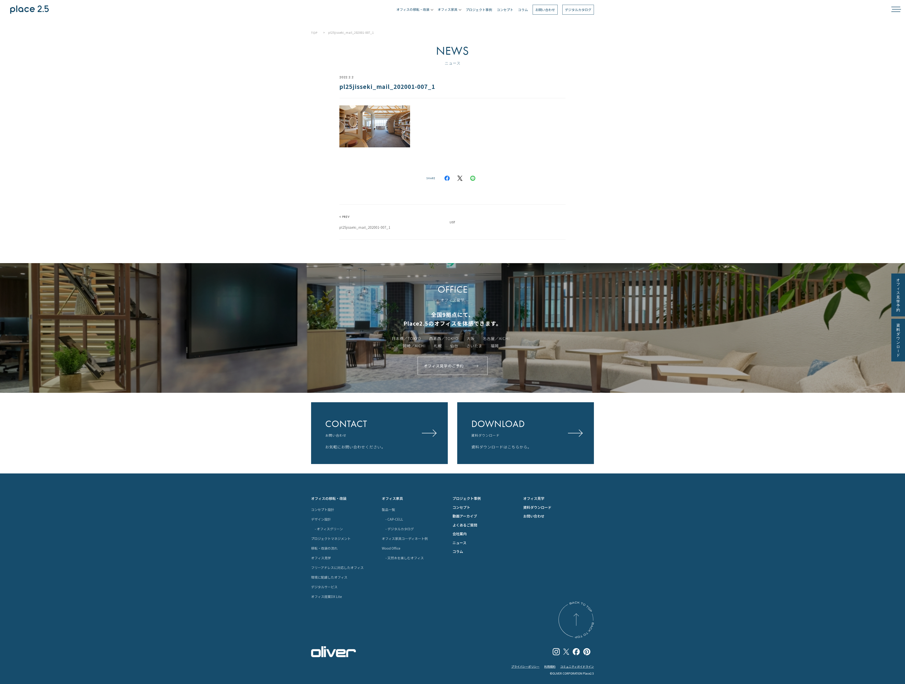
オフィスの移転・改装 (328, 498)
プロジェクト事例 (479, 9)
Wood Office (391, 548)
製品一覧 (388, 509)
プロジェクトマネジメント (331, 538)
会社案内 (459, 533)
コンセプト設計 (322, 509)
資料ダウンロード (537, 507)
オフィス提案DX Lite (326, 596)
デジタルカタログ (578, 9)
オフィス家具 (392, 498)
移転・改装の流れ (324, 548)
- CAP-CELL (394, 519)
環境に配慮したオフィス (329, 577)
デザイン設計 (321, 519)
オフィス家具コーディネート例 (405, 538)
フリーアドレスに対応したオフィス (337, 567)
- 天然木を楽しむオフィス (404, 557)
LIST (452, 222)
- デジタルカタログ (399, 528)
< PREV (364, 222)
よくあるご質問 (464, 524)
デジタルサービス (324, 587)
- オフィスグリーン (329, 528)
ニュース (459, 542)
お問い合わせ (545, 9)
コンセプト (505, 9)
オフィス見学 (321, 557)
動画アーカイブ (464, 516)
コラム (523, 9)
